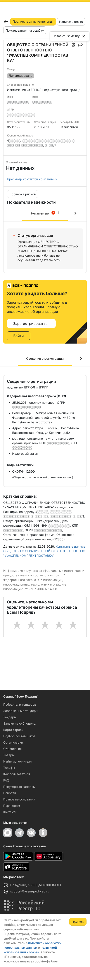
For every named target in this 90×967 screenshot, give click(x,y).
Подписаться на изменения (33, 21)
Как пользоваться (16, 774)
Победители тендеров (19, 704)
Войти (18, 336)
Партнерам (11, 805)
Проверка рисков (22, 194)
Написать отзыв (71, 22)
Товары (9, 755)
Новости (9, 793)
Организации (13, 742)
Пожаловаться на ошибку (25, 30)
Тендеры (10, 717)
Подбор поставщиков (19, 736)
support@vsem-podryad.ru (29, 891)
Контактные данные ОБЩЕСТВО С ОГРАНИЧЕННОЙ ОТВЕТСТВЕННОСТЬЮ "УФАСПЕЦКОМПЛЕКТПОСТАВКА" (44, 551)
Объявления (12, 749)
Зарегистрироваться (31, 323)
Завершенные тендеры (20, 711)
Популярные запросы (19, 786)
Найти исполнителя (17, 761)
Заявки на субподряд (19, 723)
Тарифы (9, 768)
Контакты (10, 812)
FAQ (6, 780)
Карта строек (13, 730)
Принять (78, 922)
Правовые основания (19, 799)
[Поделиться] (80, 45)
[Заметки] (73, 45)
